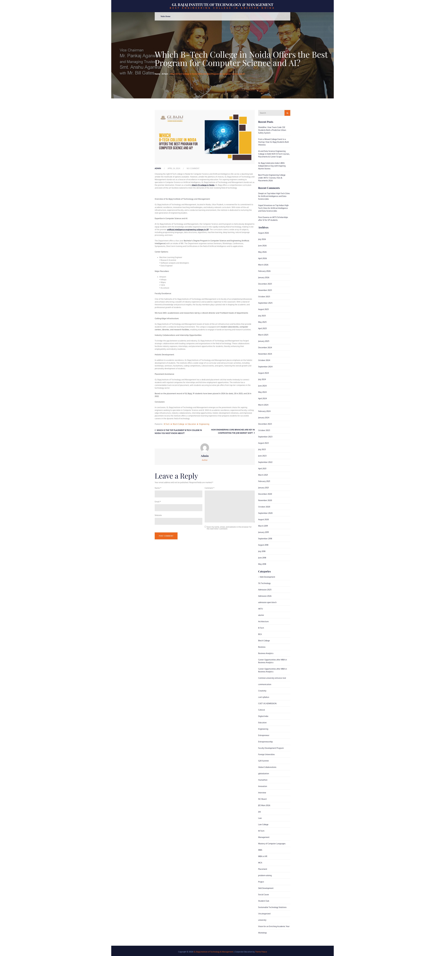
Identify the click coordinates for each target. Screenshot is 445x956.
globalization (263, 773)
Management (263, 837)
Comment (209, 488)
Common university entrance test (272, 678)
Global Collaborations (267, 767)
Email (158, 501)
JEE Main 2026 (264, 805)
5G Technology (264, 583)
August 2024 (263, 373)
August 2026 (263, 233)
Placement (262, 869)
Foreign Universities (266, 754)
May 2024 (262, 392)
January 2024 (263, 417)
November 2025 (265, 290)
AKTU (260, 609)
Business (261, 647)
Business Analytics (265, 653)
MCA (260, 863)
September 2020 (265, 513)
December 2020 (265, 494)
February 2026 (264, 271)
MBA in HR (262, 856)
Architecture (263, 621)
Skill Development (265, 888)
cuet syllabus (263, 697)
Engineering (204, 424)
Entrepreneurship (265, 742)
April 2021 (262, 468)
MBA (260, 850)
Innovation (262, 786)
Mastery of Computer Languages (271, 843)
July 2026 (262, 239)
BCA (260, 634)
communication (264, 684)
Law (260, 818)
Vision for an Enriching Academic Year (274, 926)
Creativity (262, 691)
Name (158, 488)
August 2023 (263, 443)
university (262, 920)
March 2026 (263, 265)
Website (158, 515)
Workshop (262, 933)
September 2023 (265, 437)
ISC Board (262, 799)
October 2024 (264, 360)
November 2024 (265, 354)
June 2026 (262, 245)
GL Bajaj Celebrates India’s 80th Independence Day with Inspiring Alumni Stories (272, 166)
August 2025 (263, 309)
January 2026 (263, 277)
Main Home (165, 16)
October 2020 (264, 507)
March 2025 (263, 335)
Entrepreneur (263, 735)
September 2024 (265, 366)
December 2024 (265, 347)
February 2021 (264, 481)
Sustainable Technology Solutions (272, 907)
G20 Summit (263, 761)
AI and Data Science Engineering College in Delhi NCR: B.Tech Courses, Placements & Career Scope (274, 154)
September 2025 (265, 303)
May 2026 (262, 252)
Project (261, 882)
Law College (263, 824)
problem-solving (265, 875)
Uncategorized (264, 913)
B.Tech (167, 424)
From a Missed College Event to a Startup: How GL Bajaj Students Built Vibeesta (273, 142)
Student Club (263, 901)
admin (158, 168)
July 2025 (262, 315)
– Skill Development (266, 577)
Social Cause (263, 894)
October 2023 (264, 430)
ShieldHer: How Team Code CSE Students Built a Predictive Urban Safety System (272, 130)
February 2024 (264, 411)
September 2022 (265, 462)
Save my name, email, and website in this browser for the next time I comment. (229, 528)
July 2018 (261, 551)
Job (259, 812)
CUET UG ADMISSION (267, 703)
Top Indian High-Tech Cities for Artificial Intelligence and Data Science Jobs (274, 196)
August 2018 (263, 545)
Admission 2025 (264, 589)
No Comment (193, 168)
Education (192, 424)
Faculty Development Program (271, 748)
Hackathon (262, 780)
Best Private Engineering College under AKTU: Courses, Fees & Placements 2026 (271, 178)
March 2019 (263, 526)
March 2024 (263, 405)
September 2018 (265, 538)
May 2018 (262, 564)
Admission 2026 (264, 596)
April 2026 (262, 258)
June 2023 (262, 456)
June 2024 (262, 386)
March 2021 (263, 475)
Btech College (178, 424)
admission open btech (267, 602)
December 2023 (265, 424)
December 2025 (265, 284)
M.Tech (261, 831)
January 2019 (263, 532)
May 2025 (262, 322)
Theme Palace (261, 952)
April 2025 (262, 328)
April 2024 (262, 398)
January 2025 (263, 341)
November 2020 (265, 500)
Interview (262, 792)
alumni (261, 615)
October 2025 (264, 296)
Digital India (263, 716)
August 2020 (263, 519)
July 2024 (262, 379)
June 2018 (262, 558)
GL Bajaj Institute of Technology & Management (222, 4)
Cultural (261, 710)
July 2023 (262, 449)
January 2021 (263, 487)
